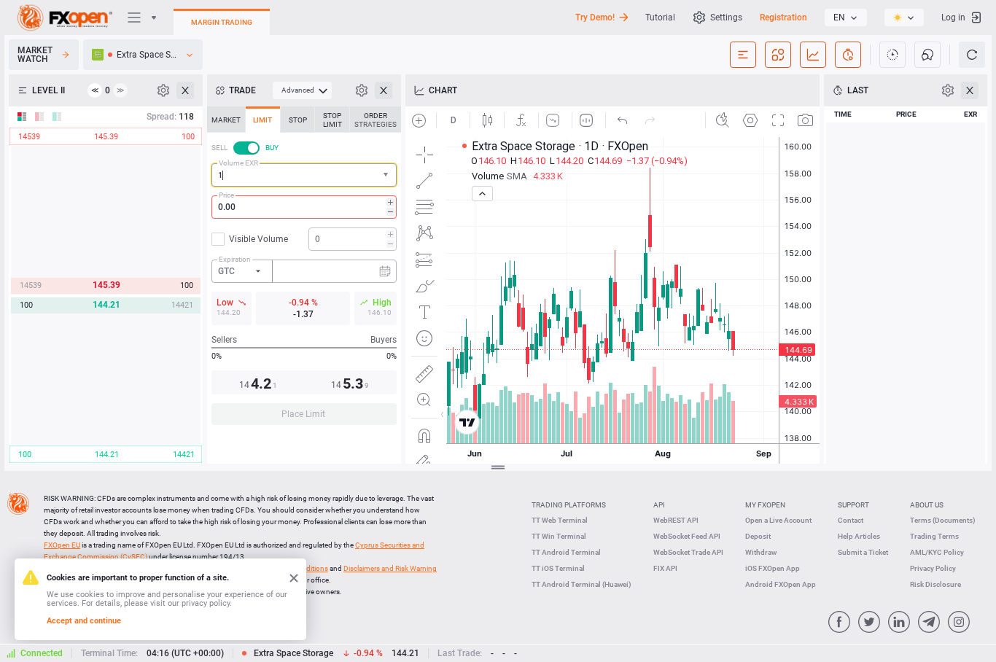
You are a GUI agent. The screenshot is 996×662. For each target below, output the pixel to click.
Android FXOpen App (780, 584)
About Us (927, 505)
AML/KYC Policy (937, 552)
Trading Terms (934, 536)
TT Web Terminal (560, 520)
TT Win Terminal (559, 536)
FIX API (665, 568)
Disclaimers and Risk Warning (390, 568)
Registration (783, 17)
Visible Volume (258, 239)
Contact (850, 520)
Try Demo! (595, 17)
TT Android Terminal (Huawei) (581, 584)
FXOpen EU (62, 545)
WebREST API (676, 520)
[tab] (226, 119)
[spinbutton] (304, 207)
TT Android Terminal (566, 552)
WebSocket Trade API (688, 552)
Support (853, 505)
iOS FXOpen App (772, 568)
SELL (219, 148)
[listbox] (846, 17)
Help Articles (859, 536)
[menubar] (302, 90)
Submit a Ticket (863, 552)
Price (226, 195)
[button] (387, 175)
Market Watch (34, 54)
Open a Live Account (778, 520)
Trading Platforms (569, 505)
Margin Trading (221, 22)
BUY (272, 148)
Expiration (235, 259)
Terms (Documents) (943, 520)
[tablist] (304, 270)
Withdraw (761, 552)
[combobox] (304, 175)
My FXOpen (765, 505)
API (659, 505)
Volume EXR (238, 163)
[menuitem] (302, 90)
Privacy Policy (933, 568)
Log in (953, 17)
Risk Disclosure (935, 584)
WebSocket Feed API (686, 536)
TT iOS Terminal (558, 568)
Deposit (758, 536)
